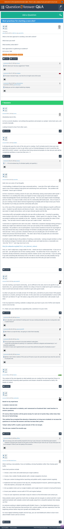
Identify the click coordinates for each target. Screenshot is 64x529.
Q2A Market (59, 527)
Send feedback (5, 527)
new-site (5, 54)
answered (4, 113)
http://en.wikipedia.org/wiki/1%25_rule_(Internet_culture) (19, 246)
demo (39, 2)
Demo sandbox (13, 527)
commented (6, 63)
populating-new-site (12, 54)
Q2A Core (15, 33)
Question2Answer (44, 527)
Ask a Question (29, 15)
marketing (20, 54)
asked (3, 33)
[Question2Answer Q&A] (25, 6)
